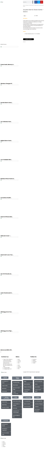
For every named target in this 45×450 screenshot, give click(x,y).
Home (24, 5)
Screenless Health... (6, 197)
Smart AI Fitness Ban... (7, 216)
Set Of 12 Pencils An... (6, 274)
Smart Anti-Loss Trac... (7, 255)
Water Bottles (31, 5)
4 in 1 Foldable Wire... (6, 159)
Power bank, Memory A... (7, 64)
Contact (19, 360)
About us (19, 361)
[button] (23, 42)
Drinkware (27, 5)
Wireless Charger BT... (7, 83)
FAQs (18, 362)
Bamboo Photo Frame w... (8, 178)
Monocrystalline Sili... (6, 350)
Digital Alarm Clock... (6, 140)
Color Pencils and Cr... (7, 293)
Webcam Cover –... (6, 235)
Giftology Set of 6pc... (7, 331)
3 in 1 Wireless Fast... (6, 121)
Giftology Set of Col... (6, 312)
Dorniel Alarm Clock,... (7, 102)
